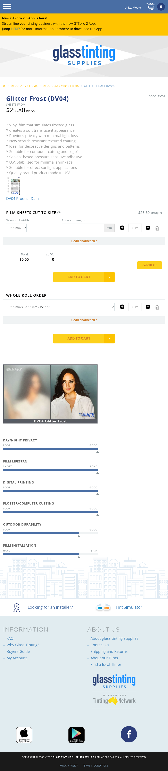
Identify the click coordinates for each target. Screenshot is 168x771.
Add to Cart (78, 277)
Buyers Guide (18, 651)
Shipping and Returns (109, 651)
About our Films (104, 657)
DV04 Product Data (22, 198)
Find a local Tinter (106, 664)
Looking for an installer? (50, 607)
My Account (17, 657)
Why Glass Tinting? (23, 644)
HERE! (15, 29)
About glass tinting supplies (114, 638)
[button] (59, 212)
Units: (133, 7)
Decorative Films (24, 86)
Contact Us (100, 644)
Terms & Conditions (96, 765)
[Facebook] (129, 734)
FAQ (10, 638)
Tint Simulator (128, 607)
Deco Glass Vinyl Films (61, 86)
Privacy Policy (68, 765)
